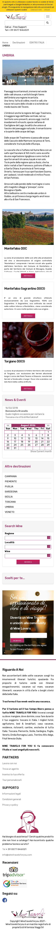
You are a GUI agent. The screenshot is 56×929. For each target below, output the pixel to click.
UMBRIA (9, 507)
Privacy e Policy (25, 649)
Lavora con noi (9, 763)
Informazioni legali (11, 794)
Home (5, 42)
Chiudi (47, 10)
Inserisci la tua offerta (13, 774)
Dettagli (28, 276)
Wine (7, 551)
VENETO (9, 512)
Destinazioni (19, 42)
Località (9, 542)
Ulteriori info (36, 10)
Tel (14, 849)
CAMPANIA (11, 476)
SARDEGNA (11, 491)
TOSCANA (10, 501)
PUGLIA (9, 486)
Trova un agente (10, 769)
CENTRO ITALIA (36, 42)
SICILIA (9, 496)
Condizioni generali (11, 799)
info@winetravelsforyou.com (17, 855)
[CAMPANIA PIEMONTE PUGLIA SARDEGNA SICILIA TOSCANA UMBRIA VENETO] (28, 538)
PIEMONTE (11, 481)
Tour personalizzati (12, 780)
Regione (9, 533)
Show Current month (41, 451)
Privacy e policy (10, 805)
